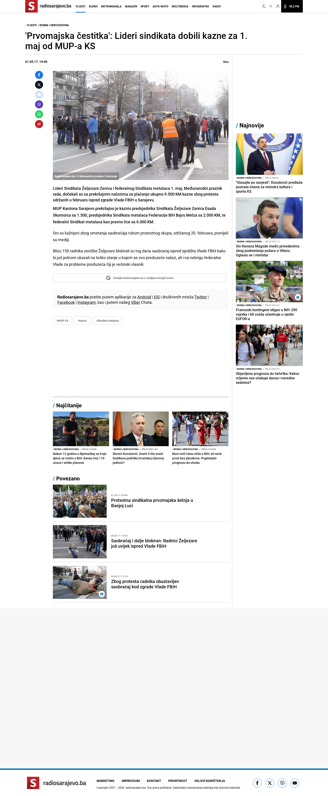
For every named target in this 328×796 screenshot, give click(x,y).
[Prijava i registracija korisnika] (277, 6)
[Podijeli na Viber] (39, 104)
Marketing (105, 781)
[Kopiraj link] (39, 124)
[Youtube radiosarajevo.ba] (294, 783)
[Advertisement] (140, 360)
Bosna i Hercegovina (54, 25)
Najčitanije (69, 405)
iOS (157, 297)
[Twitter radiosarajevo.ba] (269, 783)
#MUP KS (62, 320)
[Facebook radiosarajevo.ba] (257, 783)
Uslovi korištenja (209, 781)
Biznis (93, 6)
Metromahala (111, 6)
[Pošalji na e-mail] (39, 95)
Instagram (86, 302)
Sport (145, 6)
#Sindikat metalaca (107, 320)
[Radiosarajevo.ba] (56, 783)
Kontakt (154, 781)
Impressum (131, 781)
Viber (135, 302)
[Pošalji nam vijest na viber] (282, 783)
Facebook (66, 302)
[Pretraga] (270, 6)
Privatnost (177, 781)
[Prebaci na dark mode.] (264, 6)
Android (144, 297)
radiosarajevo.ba (136, 787)
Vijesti (80, 6)
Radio (217, 6)
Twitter (200, 297)
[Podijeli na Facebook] (39, 75)
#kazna (82, 320)
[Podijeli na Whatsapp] (39, 114)
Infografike (200, 6)
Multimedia (180, 6)
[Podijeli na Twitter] (39, 85)
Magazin (131, 6)
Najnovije (251, 125)
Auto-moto (160, 6)
